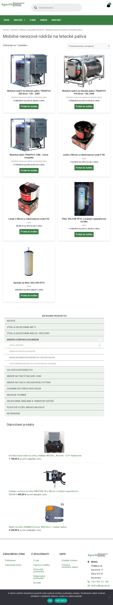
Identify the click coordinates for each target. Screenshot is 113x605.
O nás (33, 20)
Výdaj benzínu (16, 345)
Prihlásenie (10, 560)
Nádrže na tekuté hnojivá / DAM (24, 376)
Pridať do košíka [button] (29, 106)
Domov (6, 30)
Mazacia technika (16, 395)
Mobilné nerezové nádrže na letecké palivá (32, 357)
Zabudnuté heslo (13, 565)
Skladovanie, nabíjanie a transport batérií (30, 401)
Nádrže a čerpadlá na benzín (23, 339)
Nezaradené (13, 413)
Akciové (11, 321)
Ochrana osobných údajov (70, 566)
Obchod (18, 20)
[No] (109, 597)
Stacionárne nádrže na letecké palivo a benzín (32, 364)
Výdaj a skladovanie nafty (21, 327)
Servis (43, 20)
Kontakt (56, 20)
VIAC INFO (61, 600)
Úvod (6, 20)
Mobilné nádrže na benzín (22, 351)
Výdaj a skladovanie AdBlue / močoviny (28, 333)
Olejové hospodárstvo (20, 370)
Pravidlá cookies (69, 560)
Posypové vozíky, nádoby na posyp (26, 407)
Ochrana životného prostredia (24, 388)
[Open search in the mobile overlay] (56, 7)
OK (50, 600)
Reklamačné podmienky (39, 577)
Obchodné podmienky (38, 570)
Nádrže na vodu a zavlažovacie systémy (29, 382)
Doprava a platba (41, 565)
